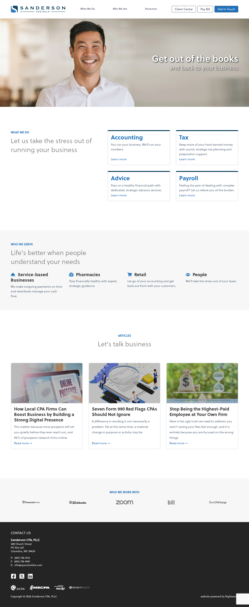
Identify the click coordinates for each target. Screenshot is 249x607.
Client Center (184, 9)
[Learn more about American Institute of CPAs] (18, 587)
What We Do (87, 9)
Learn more (131, 159)
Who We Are (120, 9)
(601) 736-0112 (22, 558)
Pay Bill (205, 9)
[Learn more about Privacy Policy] (79, 587)
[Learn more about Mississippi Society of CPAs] (39, 587)
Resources (151, 9)
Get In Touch (226, 9)
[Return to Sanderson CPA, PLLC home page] (38, 9)
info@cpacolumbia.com (28, 565)
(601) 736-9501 (22, 561)
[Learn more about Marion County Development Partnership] (59, 587)
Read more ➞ (46, 443)
